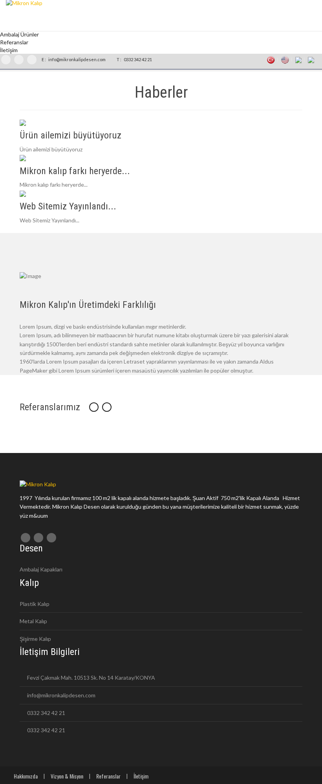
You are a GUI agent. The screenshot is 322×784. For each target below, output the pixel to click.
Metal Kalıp (33, 621)
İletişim (141, 776)
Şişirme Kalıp (35, 638)
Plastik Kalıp (34, 603)
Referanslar (108, 776)
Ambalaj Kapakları (41, 569)
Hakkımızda (26, 776)
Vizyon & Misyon (67, 776)
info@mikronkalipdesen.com (77, 59)
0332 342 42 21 (137, 59)
